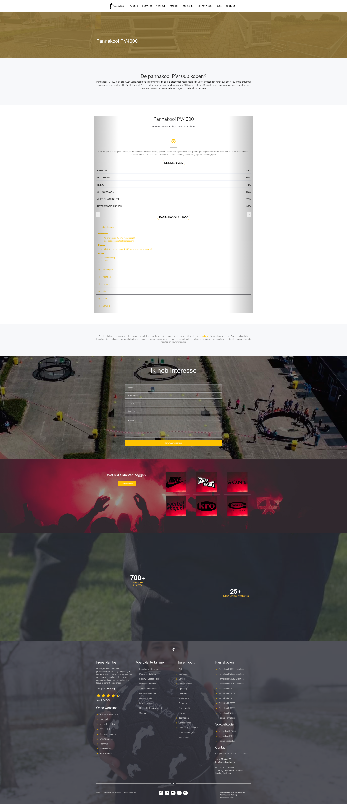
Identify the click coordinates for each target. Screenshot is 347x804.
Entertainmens (106, 739)
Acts (181, 669)
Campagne (184, 674)
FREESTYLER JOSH (111, 792)
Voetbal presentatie (148, 688)
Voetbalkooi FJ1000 (227, 731)
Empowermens (106, 748)
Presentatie (184, 698)
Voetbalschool (185, 723)
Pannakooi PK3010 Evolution (231, 679)
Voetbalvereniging (187, 732)
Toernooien (184, 718)
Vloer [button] (104, 298)
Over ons (183, 693)
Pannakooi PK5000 (227, 703)
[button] (106, 214)
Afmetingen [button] (107, 269)
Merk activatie (145, 698)
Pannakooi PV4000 (227, 698)
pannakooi (203, 336)
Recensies (188, 6)
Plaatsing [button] (106, 277)
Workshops (184, 737)
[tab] (173, 227)
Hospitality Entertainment (150, 708)
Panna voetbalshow (148, 674)
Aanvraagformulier (227, 797)
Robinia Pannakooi (227, 718)
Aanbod (134, 6)
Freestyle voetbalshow (149, 669)
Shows (182, 713)
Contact (230, 6)
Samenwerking (185, 708)
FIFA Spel (104, 719)
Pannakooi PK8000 (227, 708)
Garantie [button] (106, 306)
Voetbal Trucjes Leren (109, 714)
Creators (147, 6)
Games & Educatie (147, 693)
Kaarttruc (104, 744)
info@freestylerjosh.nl (225, 762)
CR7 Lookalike (106, 729)
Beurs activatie (145, 703)
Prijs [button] (104, 291)
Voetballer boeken (107, 724)
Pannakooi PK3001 (227, 693)
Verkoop (174, 6)
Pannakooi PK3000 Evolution (231, 669)
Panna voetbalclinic (147, 684)
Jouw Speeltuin (106, 753)
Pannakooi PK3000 (227, 688)
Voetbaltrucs (205, 6)
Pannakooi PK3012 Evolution (231, 684)
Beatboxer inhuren (108, 734)
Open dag (183, 688)
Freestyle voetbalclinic (149, 679)
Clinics (182, 679)
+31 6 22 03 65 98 (223, 759)
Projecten (183, 703)
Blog (219, 6)
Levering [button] (106, 284)
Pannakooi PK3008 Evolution (231, 674)
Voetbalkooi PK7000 (227, 736)
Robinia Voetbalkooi (227, 741)
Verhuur (161, 6)
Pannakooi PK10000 (227, 713)
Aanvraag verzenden (173, 442)
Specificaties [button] (108, 227)
